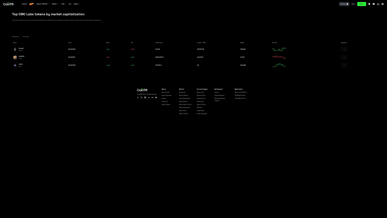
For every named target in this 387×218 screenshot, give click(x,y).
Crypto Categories (202, 113)
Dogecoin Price (201, 98)
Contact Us (165, 101)
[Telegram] (149, 97)
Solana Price (200, 101)
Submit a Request (219, 95)
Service (216, 92)
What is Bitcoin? (183, 95)
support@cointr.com (240, 98)
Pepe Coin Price (201, 104)
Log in (353, 4)
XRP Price (199, 107)
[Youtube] (156, 97)
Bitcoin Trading (183, 113)
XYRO (21, 64)
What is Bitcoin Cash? (185, 104)
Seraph (21, 48)
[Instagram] (141, 97)
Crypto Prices (200, 110)
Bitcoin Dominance (184, 107)
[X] (138, 97)
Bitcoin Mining (183, 101)
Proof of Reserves (166, 95)
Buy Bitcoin (182, 92)
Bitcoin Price (182, 110)
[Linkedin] (145, 97)
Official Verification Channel (219, 100)
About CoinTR (165, 92)
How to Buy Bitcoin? (184, 98)
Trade (344, 49)
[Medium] (152, 97)
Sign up (362, 4)
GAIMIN (21, 56)
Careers (164, 98)
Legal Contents (166, 104)
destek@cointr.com (240, 95)
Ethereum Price (201, 95)
